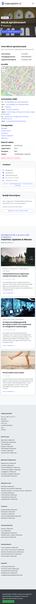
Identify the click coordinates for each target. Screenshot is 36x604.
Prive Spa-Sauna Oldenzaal (10, 569)
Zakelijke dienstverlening (13, 319)
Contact (4, 419)
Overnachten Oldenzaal (9, 495)
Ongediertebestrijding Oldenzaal (11, 575)
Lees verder (8, 293)
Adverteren (5, 421)
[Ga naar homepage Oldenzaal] (11, 3)
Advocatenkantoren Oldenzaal (11, 554)
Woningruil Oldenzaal (8, 567)
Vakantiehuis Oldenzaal (8, 497)
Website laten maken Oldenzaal (11, 535)
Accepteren (8, 601)
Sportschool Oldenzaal (8, 537)
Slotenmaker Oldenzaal (8, 556)
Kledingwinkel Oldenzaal (9, 533)
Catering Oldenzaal (7, 465)
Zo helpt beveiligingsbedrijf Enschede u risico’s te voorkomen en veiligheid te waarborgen (17, 324)
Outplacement (6, 131)
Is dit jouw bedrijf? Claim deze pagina (18, 184)
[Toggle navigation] (33, 3)
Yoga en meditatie (7, 136)
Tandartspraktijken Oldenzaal (11, 470)
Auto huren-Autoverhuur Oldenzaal (12, 550)
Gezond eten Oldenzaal (8, 453)
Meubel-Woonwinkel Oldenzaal (11, 489)
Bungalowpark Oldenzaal (9, 499)
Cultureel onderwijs (12, 109)
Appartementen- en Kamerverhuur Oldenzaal (16, 491)
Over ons (4, 423)
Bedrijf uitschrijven (18, 210)
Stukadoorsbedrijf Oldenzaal (10, 474)
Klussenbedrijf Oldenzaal (9, 510)
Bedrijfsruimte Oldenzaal (9, 573)
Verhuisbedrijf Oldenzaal (9, 476)
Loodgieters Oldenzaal (8, 472)
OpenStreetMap (31, 95)
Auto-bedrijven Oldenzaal (9, 548)
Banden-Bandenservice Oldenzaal (12, 552)
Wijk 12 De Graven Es (11, 175)
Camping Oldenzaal (7, 493)
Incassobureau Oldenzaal (9, 571)
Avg (2, 427)
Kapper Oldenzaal (7, 446)
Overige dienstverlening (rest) (16, 121)
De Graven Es (9, 173)
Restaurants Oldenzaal (8, 463)
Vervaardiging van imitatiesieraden (17, 104)
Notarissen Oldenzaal (8, 512)
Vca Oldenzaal (6, 531)
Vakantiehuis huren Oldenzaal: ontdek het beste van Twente (16, 275)
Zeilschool (4, 138)
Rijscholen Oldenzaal (7, 440)
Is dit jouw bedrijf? (11, 31)
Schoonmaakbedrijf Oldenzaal (11, 516)
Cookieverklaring (6, 425)
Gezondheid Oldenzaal (8, 448)
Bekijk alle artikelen (6, 242)
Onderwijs (7, 107)
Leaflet (24, 95)
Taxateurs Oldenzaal (8, 514)
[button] (18, 81)
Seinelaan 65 (7, 26)
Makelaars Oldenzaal (8, 518)
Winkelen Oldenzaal (7, 486)
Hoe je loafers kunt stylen (13, 372)
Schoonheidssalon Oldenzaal (10, 467)
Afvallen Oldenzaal (7, 451)
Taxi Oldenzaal (6, 444)
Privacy (3, 430)
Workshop (4, 133)
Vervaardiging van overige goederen (16, 102)
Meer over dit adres (11, 158)
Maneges (5, 17)
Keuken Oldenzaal (7, 529)
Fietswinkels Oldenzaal (8, 442)
